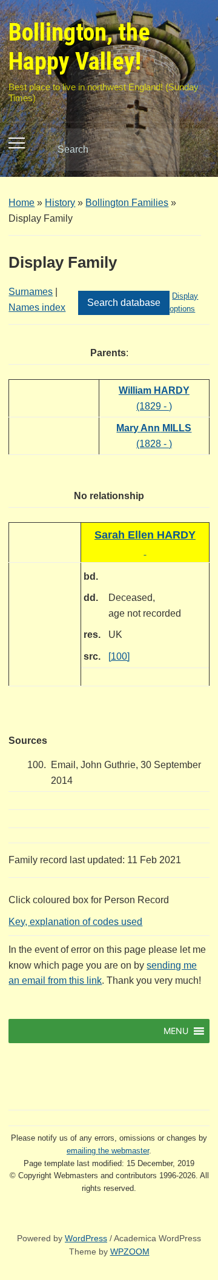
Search (190, 149)
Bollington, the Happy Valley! (79, 47)
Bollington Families (126, 202)
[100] (119, 656)
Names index (36, 307)
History (60, 202)
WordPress (86, 1238)
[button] (176, 1031)
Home (21, 202)
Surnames (30, 292)
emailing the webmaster (108, 1150)
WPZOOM (130, 1251)
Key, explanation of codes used (75, 922)
